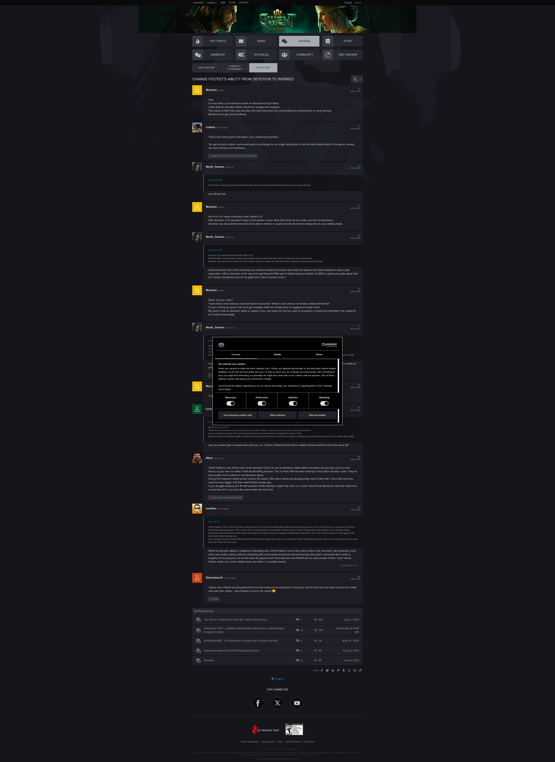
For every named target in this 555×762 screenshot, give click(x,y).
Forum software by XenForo (277, 759)
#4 (355, 207)
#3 (355, 167)
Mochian (211, 90)
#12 (355, 578)
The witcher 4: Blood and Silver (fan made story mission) (235, 619)
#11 (355, 508)
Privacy (280, 742)
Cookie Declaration (293, 742)
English (279, 678)
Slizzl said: (212, 522)
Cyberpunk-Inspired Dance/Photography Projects (231, 650)
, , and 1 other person (234, 156)
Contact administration (250, 742)
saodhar (211, 508)
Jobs (222, 2)
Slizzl (209, 458)
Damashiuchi (214, 577)
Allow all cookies (317, 415)
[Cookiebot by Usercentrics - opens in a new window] (324, 345)
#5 (355, 237)
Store (232, 2)
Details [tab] (277, 354)
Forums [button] (197, 2)
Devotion (209, 660)
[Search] (355, 79)
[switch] (262, 403)
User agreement (268, 742)
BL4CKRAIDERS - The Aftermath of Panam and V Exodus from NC (241, 640)
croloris (210, 127)
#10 (355, 458)
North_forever (215, 167)
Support (244, 2)
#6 (355, 290)
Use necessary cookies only (238, 415)
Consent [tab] (236, 354)
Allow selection (277, 415)
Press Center (309, 742)
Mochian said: (213, 180)
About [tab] (319, 354)
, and (227, 497)
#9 (355, 409)
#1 (355, 90)
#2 (355, 127)
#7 (355, 327)
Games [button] (211, 2)
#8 (355, 386)
